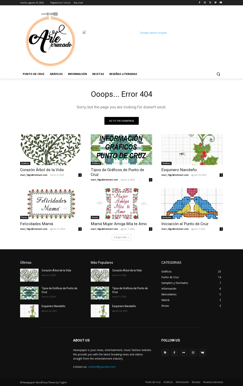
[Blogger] (165, 352)
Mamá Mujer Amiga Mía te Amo (119, 224)
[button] (218, 74)
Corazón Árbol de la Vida (42, 170)
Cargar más (120, 237)
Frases (95, 217)
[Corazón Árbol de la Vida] (51, 149)
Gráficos (25, 163)
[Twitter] (210, 3)
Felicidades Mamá (36, 224)
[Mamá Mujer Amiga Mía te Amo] (121, 203)
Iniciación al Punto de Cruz (184, 224)
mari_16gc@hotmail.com (33, 174)
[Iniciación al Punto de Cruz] (192, 203)
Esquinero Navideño (179, 170)
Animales (167, 217)
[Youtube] (221, 3)
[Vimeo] (215, 3)
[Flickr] (183, 352)
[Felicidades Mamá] (51, 203)
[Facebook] (199, 3)
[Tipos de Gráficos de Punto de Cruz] (121, 149)
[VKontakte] (202, 352)
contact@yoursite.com (101, 367)
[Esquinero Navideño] (192, 149)
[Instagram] (205, 3)
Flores (24, 217)
